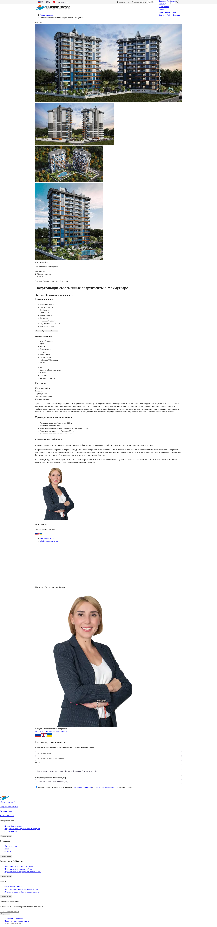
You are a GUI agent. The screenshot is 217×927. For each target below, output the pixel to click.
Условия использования (82, 787)
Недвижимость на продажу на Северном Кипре (23, 872)
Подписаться (5, 914)
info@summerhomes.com (49, 541)
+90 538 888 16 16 (46, 538)
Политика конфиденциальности (106, 787)
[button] (163, 4)
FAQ (168, 15)
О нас (7, 849)
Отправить (42, 793)
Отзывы (8, 851)
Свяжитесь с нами (12, 831)
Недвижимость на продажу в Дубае (18, 869)
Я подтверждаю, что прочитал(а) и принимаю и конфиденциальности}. (87, 787)
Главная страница (46, 15)
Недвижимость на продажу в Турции (19, 866)
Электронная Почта (46, 547)
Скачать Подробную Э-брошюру (46, 331)
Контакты (176, 15)
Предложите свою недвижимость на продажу (22, 829)
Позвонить (64, 547)
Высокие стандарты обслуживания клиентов (22, 892)
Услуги (161, 15)
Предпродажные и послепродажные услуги (21, 889)
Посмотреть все (6, 836)
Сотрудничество (11, 846)
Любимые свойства (139, 2)
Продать (162, 9)
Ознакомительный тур (13, 886)
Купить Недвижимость (13, 826)
